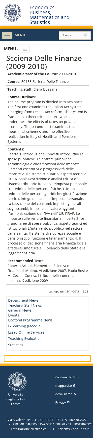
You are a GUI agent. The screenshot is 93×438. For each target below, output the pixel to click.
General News (19, 310)
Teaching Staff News (25, 305)
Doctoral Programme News (30, 320)
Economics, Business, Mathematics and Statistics (49, 15)
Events (13, 315)
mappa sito (63, 385)
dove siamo (63, 394)
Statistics (15, 344)
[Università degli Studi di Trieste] (12, 20)
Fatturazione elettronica (28, 429)
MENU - (11, 48)
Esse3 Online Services (26, 332)
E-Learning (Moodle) (24, 326)
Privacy (60, 402)
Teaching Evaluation (25, 338)
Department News (23, 300)
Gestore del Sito (67, 377)
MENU (20, 35)
